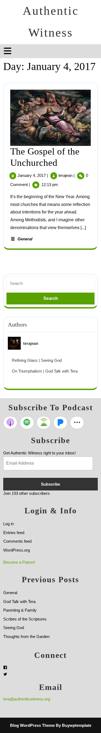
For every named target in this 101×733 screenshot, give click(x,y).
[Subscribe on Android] (44, 422)
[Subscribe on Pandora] (60, 422)
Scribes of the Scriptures (25, 619)
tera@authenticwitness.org (26, 699)
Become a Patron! (19, 562)
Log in (8, 523)
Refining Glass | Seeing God (37, 360)
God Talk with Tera (19, 601)
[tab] (8, 51)
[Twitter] (5, 674)
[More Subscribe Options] (77, 422)
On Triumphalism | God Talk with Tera (45, 371)
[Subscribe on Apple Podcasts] (10, 422)
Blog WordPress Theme (32, 725)
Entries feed (13, 532)
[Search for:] (50, 283)
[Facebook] (5, 667)
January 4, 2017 (32, 175)
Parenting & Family (20, 610)
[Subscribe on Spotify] (27, 422)
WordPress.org (16, 550)
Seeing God (13, 627)
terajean (65, 175)
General (25, 239)
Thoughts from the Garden (26, 636)
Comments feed (17, 541)
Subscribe (50, 484)
